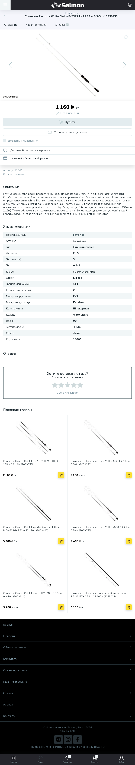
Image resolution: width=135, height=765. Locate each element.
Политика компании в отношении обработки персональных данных (67, 747)
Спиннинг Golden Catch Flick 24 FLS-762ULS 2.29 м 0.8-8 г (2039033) (100, 529)
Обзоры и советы (14, 647)
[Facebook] (77, 739)
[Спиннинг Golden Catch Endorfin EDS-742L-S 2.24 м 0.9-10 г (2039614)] (33, 569)
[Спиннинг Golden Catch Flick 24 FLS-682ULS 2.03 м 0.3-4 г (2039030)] (101, 437)
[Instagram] (68, 739)
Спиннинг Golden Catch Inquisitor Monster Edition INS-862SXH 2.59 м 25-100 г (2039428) (99, 595)
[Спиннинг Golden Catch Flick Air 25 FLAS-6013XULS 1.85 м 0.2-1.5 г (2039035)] (33, 437)
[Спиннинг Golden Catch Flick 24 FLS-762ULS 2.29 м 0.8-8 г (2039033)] (101, 503)
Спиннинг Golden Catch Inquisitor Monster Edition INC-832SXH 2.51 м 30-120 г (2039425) (31, 529)
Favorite (78, 234)
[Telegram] (58, 739)
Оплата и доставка (15, 670)
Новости (9, 636)
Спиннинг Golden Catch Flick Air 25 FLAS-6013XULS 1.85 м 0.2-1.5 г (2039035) (32, 463)
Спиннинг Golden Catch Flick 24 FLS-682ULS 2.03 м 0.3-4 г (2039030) (100, 463)
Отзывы (8, 693)
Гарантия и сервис (15, 681)
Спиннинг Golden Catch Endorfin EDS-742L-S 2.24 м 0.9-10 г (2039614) (32, 595)
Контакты (9, 716)
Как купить (10, 659)
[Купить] (61, 475)
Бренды (8, 624)
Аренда (8, 704)
